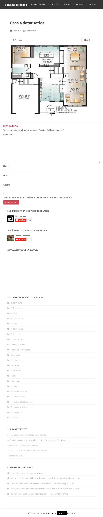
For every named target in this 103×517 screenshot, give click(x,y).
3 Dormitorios (17, 318)
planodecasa (30, 30)
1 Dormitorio (16, 303)
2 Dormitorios (17, 308)
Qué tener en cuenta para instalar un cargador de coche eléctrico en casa (39, 440)
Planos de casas (16, 4)
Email (5, 175)
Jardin (13, 376)
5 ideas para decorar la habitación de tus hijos (27, 435)
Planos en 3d (16, 412)
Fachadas (15, 365)
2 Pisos (14, 313)
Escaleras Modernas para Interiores (22, 445)
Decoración (16, 355)
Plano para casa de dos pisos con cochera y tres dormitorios (44, 494)
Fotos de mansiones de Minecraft (30, 473)
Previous (18, 40)
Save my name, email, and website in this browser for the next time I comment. (37, 197)
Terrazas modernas (15, 455)
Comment (8, 134)
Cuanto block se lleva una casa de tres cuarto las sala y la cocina (52, 478)
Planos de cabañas (19, 391)
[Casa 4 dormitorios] (48, 80)
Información (16, 370)
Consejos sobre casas (20, 349)
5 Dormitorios (17, 334)
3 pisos (14, 323)
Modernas (68, 4)
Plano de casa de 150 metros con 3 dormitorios (28, 450)
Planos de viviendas (19, 407)
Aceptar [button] (62, 513)
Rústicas (92, 4)
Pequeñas (80, 4)
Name (6, 166)
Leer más (71, 513)
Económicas (54, 4)
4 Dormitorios (17, 329)
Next (86, 40)
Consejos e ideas (18, 344)
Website (6, 185)
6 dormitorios (17, 339)
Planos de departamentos (22, 402)
